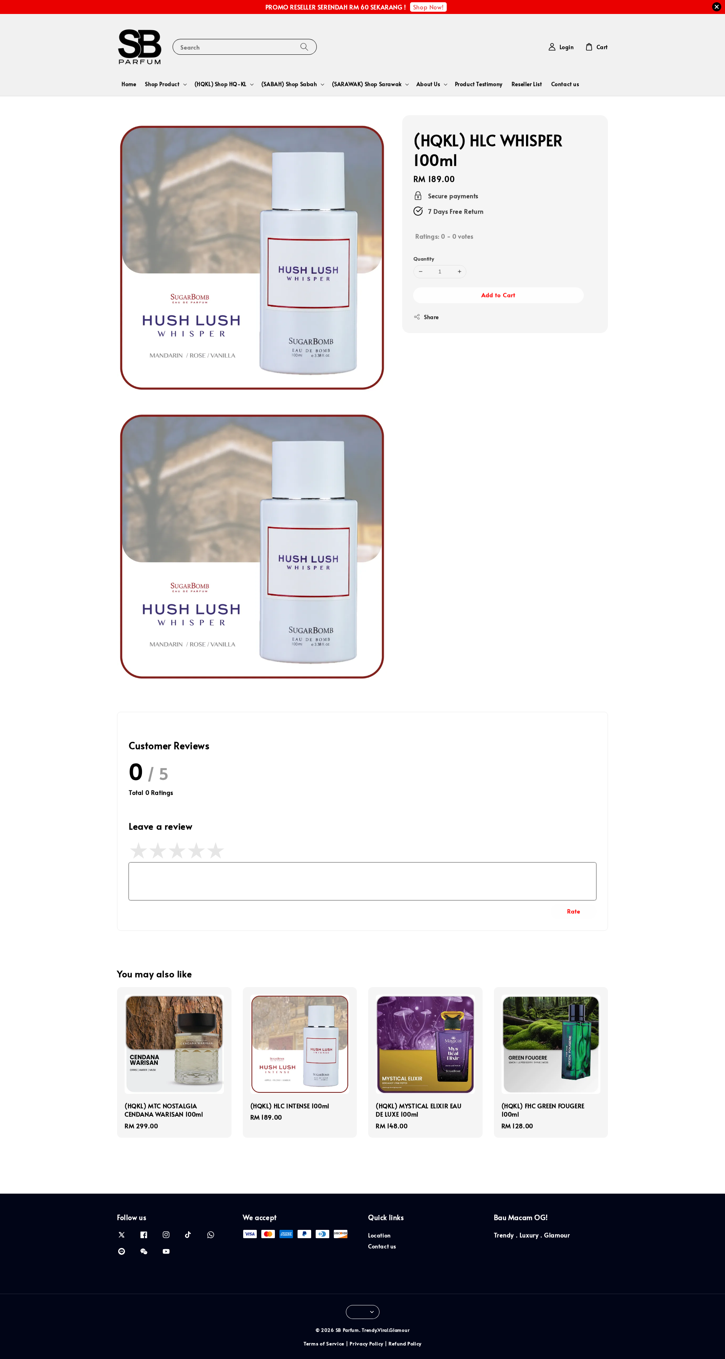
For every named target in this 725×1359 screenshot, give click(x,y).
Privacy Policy (366, 1343)
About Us (428, 84)
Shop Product (162, 84)
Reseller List (527, 84)
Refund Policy (405, 1343)
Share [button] (431, 316)
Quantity (423, 258)
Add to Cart (498, 294)
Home (129, 84)
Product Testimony (479, 84)
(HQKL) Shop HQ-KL (220, 84)
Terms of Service (324, 1343)
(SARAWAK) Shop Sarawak (367, 84)
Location (379, 1235)
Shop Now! (428, 7)
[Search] (304, 46)
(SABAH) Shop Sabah (289, 84)
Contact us (565, 84)
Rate (573, 911)
